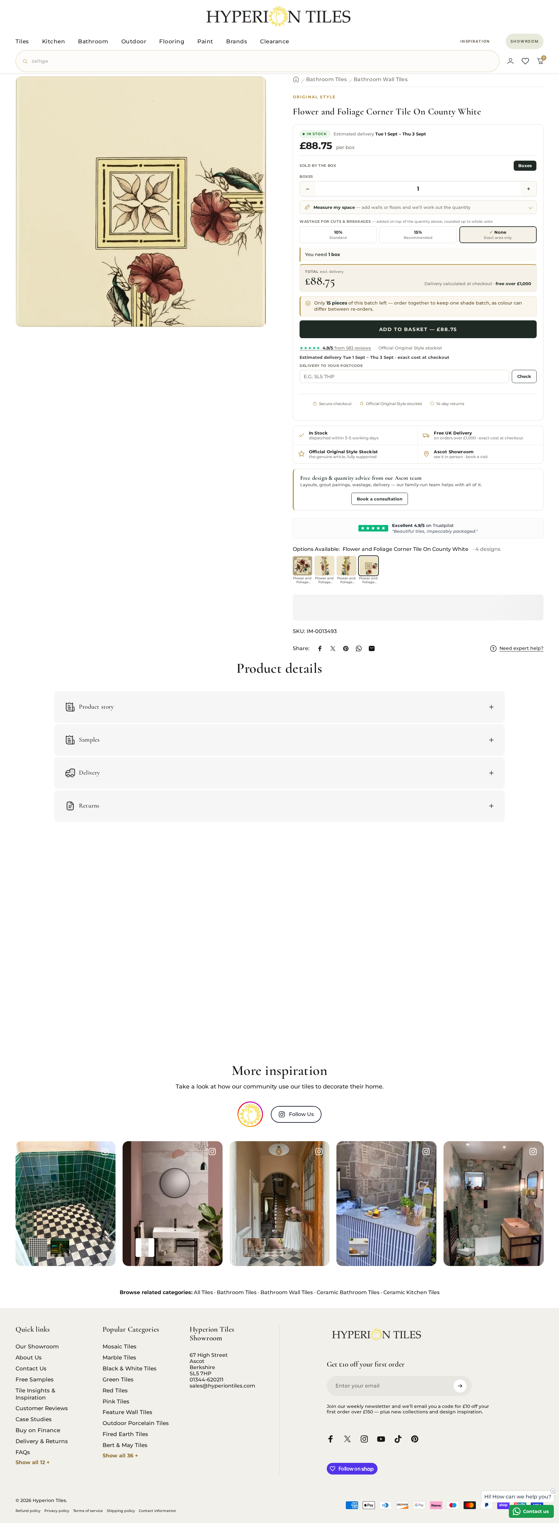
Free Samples (35, 1379)
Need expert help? (521, 648)
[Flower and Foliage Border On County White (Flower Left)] (324, 565)
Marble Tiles (119, 1357)
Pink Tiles (116, 1401)
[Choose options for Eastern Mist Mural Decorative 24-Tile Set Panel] (167, 1247)
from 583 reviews (335, 347)
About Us (29, 1357)
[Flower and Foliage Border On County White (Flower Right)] (346, 565)
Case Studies (34, 1419)
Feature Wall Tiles (127, 1412)
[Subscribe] (460, 1385)
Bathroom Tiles (326, 79)
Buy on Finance (38, 1430)
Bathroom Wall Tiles (381, 79)
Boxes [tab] (525, 165)
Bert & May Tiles (125, 1445)
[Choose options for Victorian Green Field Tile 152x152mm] (59, 1247)
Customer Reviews (42, 1408)
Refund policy (28, 1510)
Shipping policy (121, 1510)
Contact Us (31, 1368)
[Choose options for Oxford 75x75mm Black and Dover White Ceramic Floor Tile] (37, 1247)
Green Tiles (118, 1379)
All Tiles (203, 1292)
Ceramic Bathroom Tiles (348, 1292)
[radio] (338, 234)
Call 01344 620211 (324, 498)
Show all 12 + (33, 1462)
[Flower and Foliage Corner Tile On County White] (368, 565)
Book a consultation (379, 498)
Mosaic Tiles (120, 1346)
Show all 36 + (120, 1456)
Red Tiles (115, 1390)
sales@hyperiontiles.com (222, 1386)
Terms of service (88, 1510)
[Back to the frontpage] (296, 79)
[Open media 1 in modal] (141, 201)
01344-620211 (207, 1380)
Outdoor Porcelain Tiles (136, 1423)
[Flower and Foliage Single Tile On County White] (302, 565)
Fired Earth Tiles (125, 1434)
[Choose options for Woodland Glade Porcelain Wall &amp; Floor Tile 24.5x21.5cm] (465, 1247)
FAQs (23, 1452)
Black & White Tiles (130, 1368)
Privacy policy (56, 1510)
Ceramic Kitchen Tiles (411, 1292)
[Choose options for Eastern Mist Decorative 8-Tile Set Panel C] (145, 1247)
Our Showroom (37, 1346)
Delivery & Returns (42, 1441)
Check (524, 376)
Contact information (157, 1510)
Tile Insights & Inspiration (35, 1394)
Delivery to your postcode (331, 365)
